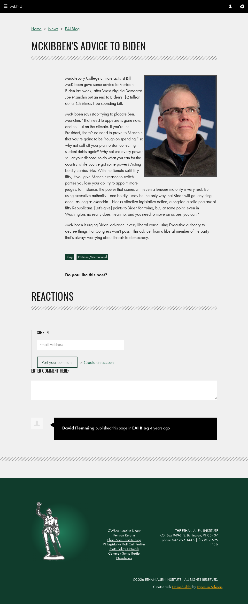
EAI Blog (140, 428)
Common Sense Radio (124, 553)
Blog (70, 257)
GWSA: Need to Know (124, 530)
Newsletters (124, 558)
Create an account (99, 362)
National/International (92, 257)
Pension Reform (124, 535)
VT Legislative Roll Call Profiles (124, 544)
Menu (16, 6)
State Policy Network (124, 548)
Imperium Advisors (209, 586)
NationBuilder (181, 586)
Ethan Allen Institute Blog (124, 539)
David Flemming (78, 428)
